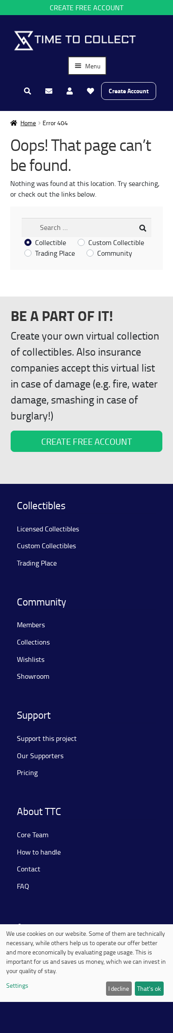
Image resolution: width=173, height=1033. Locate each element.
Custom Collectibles (46, 545)
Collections (33, 642)
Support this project (47, 738)
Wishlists (30, 659)
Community (114, 253)
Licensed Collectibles (48, 529)
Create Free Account (86, 7)
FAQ (23, 886)
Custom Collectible (116, 242)
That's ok (149, 988)
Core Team (32, 834)
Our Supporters (40, 755)
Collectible (50, 242)
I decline (118, 988)
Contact (28, 869)
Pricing (27, 772)
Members (31, 624)
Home (28, 123)
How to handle (39, 852)
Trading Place (55, 253)
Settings (17, 985)
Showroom (33, 676)
